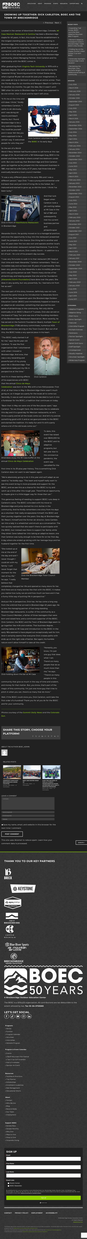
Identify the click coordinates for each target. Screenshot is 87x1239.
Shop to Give (11, 1137)
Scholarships (11, 1082)
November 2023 (75, 152)
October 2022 (74, 190)
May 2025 (72, 112)
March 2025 (73, 118)
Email (8, 1155)
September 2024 (75, 129)
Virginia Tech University (33, 66)
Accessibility (52, 1213)
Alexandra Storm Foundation (16, 279)
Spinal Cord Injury (76, 343)
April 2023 (73, 173)
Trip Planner (11, 1079)
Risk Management (13, 1088)
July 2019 (72, 289)
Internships (10, 1040)
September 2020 (75, 268)
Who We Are (11, 1103)
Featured (72, 323)
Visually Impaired (75, 353)
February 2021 (74, 255)
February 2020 (75, 282)
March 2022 (73, 214)
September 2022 (75, 193)
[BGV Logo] (13, 954)
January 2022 (74, 221)
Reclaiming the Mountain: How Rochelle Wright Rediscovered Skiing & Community (76, 70)
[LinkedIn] (29, 1016)
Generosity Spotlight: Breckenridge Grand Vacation (10, 782)
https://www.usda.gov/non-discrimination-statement (35, 1231)
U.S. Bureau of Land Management (53, 1229)
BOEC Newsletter (16, 1186)
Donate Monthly (12, 1129)
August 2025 (74, 105)
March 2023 (73, 176)
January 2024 (74, 149)
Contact (9, 1100)
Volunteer (10, 1037)
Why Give (10, 1131)
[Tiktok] (12, 1016)
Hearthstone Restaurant (27, 223)
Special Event (74, 340)
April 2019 (73, 296)
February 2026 (74, 91)
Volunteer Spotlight (77, 357)
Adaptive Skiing (75, 312)
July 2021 (72, 238)
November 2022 (75, 187)
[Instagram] (23, 1016)
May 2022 (73, 207)
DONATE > (81, 842)
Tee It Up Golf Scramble (16, 1059)
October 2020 (74, 265)
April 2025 (73, 115)
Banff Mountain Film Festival (18, 1056)
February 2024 (75, 146)
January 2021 (74, 258)
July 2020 (73, 272)
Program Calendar (13, 1034)
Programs (9, 1025)
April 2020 (73, 279)
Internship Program (76, 326)
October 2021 (74, 227)
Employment (11, 1115)
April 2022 (73, 210)
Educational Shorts (13, 1091)
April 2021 (73, 248)
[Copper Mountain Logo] (9, 926)
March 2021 (73, 251)
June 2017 (73, 299)
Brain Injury (73, 316)
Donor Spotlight (75, 319)
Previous (49, 23)
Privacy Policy (21, 1213)
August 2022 (74, 197)
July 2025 (73, 108)
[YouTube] (18, 1016)
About (7, 1097)
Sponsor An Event (13, 1065)
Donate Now (11, 1126)
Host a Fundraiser (13, 1062)
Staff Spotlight (74, 347)
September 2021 (75, 231)
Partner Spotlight (76, 336)
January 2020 (74, 285)
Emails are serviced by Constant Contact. (31, 1193)
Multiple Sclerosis (76, 329)
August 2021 (74, 234)
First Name (10, 1163)
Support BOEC (11, 1123)
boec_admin (24, 747)
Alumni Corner (15, 1183)
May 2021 (72, 245)
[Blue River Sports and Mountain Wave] (17, 943)
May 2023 (73, 170)
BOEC (34, 142)
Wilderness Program (77, 360)
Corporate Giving (12, 1140)
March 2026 (73, 88)
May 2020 (73, 275)
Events (8, 1053)
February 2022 (75, 217)
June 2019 (73, 292)
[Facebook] (6, 1016)
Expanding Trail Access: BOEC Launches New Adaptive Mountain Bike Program (75, 32)
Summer (9, 1031)
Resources (9, 1073)
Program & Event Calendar (15, 1049)
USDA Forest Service (19, 1228)
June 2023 (73, 166)
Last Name (10, 1172)
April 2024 (73, 139)
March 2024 (73, 142)
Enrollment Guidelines (15, 1085)
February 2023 (75, 180)
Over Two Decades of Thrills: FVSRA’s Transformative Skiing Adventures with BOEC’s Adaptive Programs (50, 783)
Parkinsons (73, 333)
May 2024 (73, 135)
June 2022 (73, 204)
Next (57, 23)
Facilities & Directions (14, 1076)
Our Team (10, 1112)
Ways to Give (11, 1134)
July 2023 (73, 163)
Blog (8, 1106)
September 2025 (75, 101)
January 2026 (74, 95)
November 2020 (75, 262)
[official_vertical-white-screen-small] (12, 914)
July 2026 (73, 84)
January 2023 (74, 183)
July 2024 (73, 132)
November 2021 (75, 224)
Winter (9, 1028)
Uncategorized (75, 350)
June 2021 (73, 241)
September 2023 (75, 159)
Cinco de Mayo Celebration (21, 461)
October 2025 (74, 98)
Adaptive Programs (76, 309)
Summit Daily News (32, 712)
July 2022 (73, 200)
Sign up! (43, 1198)
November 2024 (75, 125)
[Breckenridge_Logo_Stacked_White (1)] (8, 869)
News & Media (11, 1109)
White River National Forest (31, 1228)
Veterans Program (13, 1043)
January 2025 (74, 122)
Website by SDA (78, 1222)
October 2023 (74, 156)
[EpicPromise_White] (12, 898)
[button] (81, 3)
